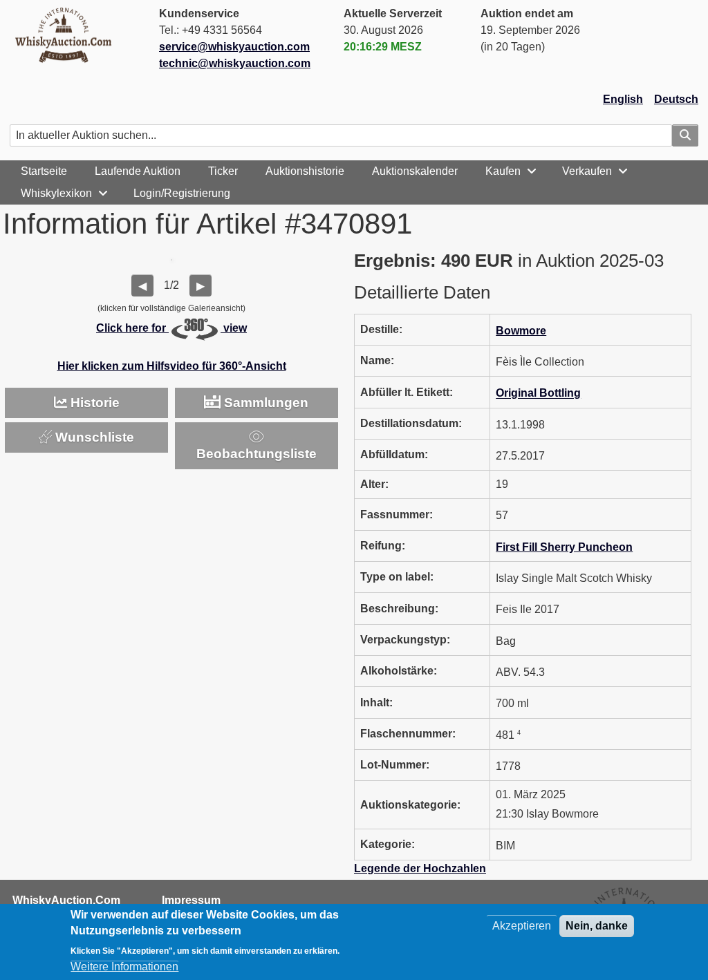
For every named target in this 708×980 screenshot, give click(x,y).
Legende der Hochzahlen (420, 868)
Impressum (191, 900)
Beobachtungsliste (256, 453)
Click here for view (171, 328)
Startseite (44, 171)
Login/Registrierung (181, 193)
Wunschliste (93, 437)
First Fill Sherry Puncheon (564, 547)
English (623, 99)
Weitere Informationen (124, 966)
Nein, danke (597, 926)
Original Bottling (538, 393)
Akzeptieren (521, 926)
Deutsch (676, 99)
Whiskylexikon (56, 193)
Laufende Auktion (137, 171)
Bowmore (521, 331)
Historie (93, 402)
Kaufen (503, 171)
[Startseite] (69, 34)
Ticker (223, 171)
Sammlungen (264, 402)
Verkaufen (587, 171)
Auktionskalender (415, 171)
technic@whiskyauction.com (234, 63)
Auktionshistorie (305, 171)
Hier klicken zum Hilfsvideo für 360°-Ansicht (171, 366)
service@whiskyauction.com (234, 47)
